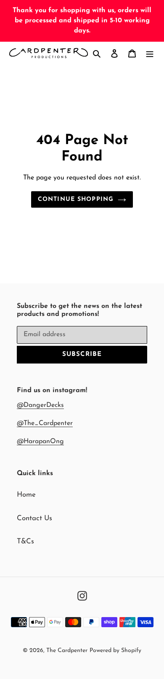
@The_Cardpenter (45, 423)
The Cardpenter (66, 650)
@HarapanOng (40, 441)
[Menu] (150, 53)
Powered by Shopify (115, 650)
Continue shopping (76, 199)
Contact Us (34, 518)
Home (26, 494)
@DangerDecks (40, 405)
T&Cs (25, 541)
